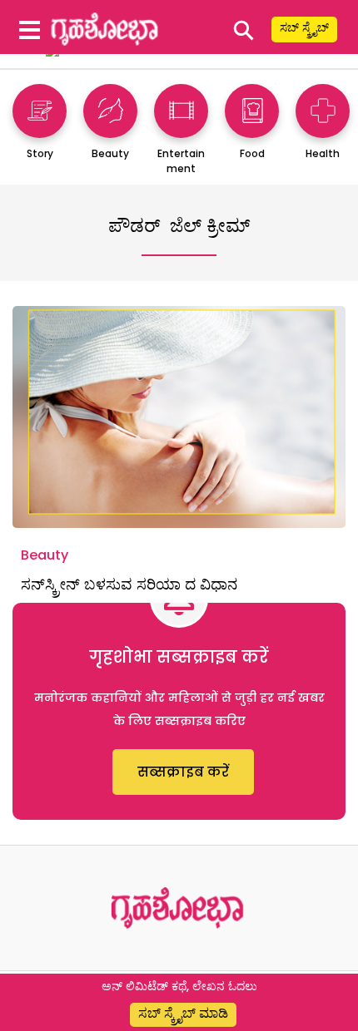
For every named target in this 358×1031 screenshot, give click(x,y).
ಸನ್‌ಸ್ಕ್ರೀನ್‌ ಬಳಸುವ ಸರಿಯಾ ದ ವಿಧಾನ (129, 584)
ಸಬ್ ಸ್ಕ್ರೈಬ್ (304, 27)
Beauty (44, 555)
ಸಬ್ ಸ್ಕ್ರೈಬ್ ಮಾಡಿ (183, 1013)
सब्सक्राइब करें (183, 772)
